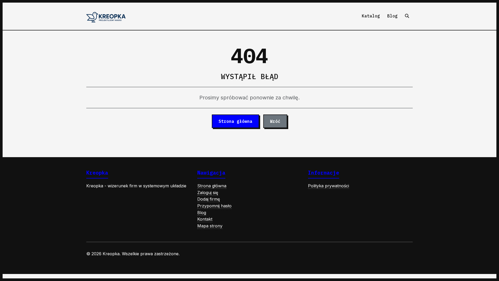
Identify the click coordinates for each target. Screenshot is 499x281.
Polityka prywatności (328, 185)
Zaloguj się (207, 192)
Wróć (275, 121)
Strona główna (235, 121)
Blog (392, 15)
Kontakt (204, 219)
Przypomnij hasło (214, 205)
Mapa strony (209, 225)
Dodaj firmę (208, 199)
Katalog (371, 15)
